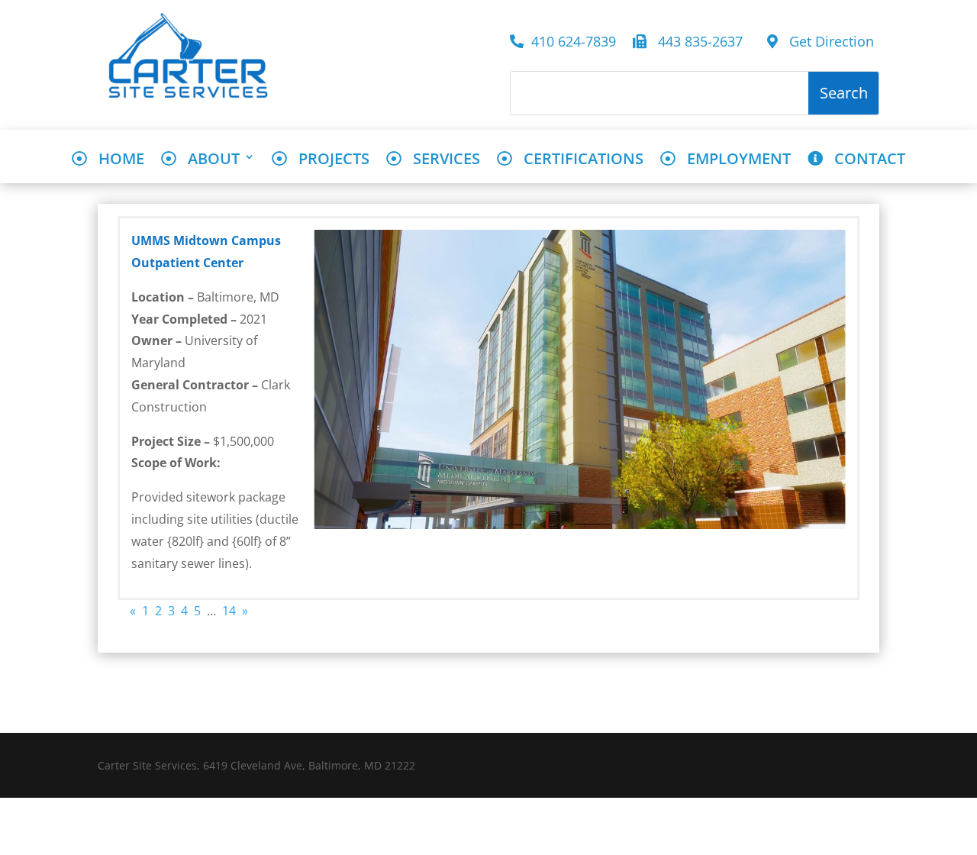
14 (229, 610)
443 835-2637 (698, 42)
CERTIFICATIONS (577, 160)
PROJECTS (328, 160)
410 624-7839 (573, 42)
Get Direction (826, 42)
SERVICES (440, 160)
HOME (115, 160)
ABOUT (208, 160)
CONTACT (864, 160)
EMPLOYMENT (733, 160)
